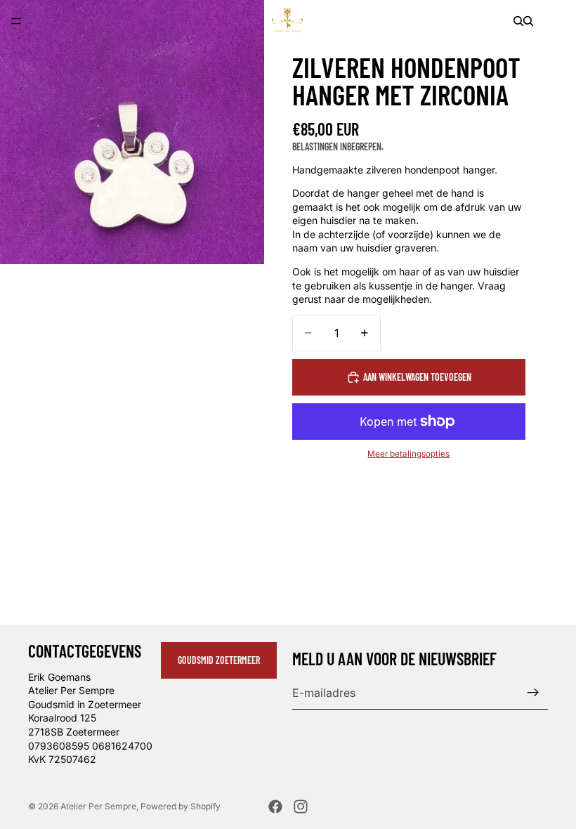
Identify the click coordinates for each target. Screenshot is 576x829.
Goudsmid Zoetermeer (219, 660)
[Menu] (16, 21)
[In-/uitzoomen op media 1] (132, 132)
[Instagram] (300, 806)
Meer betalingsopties (408, 454)
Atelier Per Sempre (98, 806)
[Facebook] (275, 806)
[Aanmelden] (533, 692)
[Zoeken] (518, 21)
